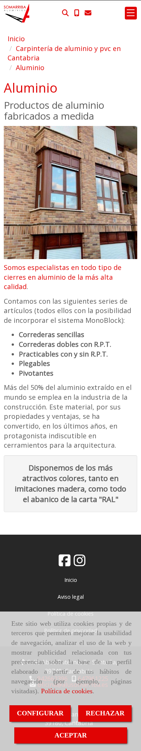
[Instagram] (80, 562)
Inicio (70, 579)
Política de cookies (66, 691)
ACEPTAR (71, 735)
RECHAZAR (105, 713)
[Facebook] (65, 562)
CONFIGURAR (40, 713)
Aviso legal (71, 596)
